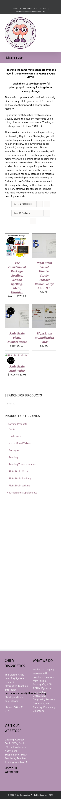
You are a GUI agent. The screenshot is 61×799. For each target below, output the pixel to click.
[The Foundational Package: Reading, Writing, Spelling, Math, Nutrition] (17, 235)
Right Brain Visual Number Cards (16, 337)
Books (11, 429)
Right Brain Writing (19, 485)
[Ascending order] (47, 204)
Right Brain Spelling (19, 478)
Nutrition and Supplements (22, 492)
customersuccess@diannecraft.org (31, 12)
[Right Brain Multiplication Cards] (44, 306)
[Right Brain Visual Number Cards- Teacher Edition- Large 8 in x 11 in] (44, 235)
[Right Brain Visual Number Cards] (17, 306)
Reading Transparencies (22, 464)
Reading (13, 457)
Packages (13, 450)
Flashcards (14, 436)
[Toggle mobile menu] (55, 19)
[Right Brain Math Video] (17, 355)
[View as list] (33, 221)
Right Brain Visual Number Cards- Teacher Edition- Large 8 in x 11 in (44, 275)
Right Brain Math (18, 471)
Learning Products (17, 424)
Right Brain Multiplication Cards (44, 337)
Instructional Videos (19, 443)
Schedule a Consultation (22, 9)
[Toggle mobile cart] (49, 19)
